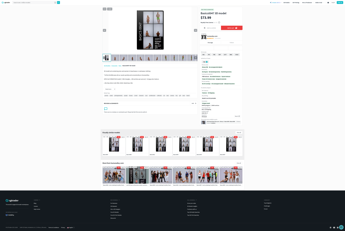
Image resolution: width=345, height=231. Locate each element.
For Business (114, 203)
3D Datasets (114, 206)
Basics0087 (105, 154)
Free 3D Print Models (116, 215)
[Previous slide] (104, 30)
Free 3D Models (115, 212)
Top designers (267, 203)
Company (36, 200)
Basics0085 (129, 154)
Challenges (267, 206)
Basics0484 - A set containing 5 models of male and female (163, 185)
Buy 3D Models (114, 200)
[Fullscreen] (104, 9)
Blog (35, 203)
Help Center (37, 209)
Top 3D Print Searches (193, 215)
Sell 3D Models (191, 200)
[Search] (58, 2)
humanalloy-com (212, 36)
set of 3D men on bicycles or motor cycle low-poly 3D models (140, 185)
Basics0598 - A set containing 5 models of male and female (116, 185)
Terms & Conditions (53, 227)
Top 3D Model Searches (193, 212)
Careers (36, 206)
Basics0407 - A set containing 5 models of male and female (210, 185)
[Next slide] (195, 30)
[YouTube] (334, 227)
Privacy (63, 227)
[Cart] (328, 2)
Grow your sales (191, 203)
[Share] (235, 48)
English (70, 227)
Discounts (113, 218)
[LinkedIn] (330, 227)
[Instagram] (338, 228)
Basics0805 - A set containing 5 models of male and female (233, 185)
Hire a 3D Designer (115, 209)
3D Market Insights (192, 206)
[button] (55, 2)
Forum (266, 209)
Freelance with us (192, 209)
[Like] (207, 48)
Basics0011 (152, 154)
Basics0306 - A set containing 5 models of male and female (186, 185)
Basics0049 (175, 154)
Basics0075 (199, 154)
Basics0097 (222, 154)
